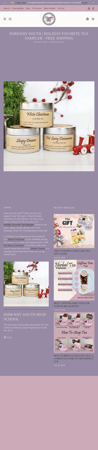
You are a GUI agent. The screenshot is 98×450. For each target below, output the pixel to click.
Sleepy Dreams (38, 248)
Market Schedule (49, 8)
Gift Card (61, 8)
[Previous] (5, 3)
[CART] (93, 19)
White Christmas (16, 239)
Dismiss (84, 3)
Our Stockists (36, 8)
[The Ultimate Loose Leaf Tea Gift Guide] (74, 231)
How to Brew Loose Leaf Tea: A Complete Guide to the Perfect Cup (74, 358)
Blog (28, 8)
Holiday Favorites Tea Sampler (19, 224)
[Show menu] (4, 19)
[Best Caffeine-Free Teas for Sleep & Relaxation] (74, 280)
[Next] (93, 3)
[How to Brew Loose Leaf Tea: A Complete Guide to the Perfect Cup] (74, 332)
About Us (7, 8)
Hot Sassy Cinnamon (14, 245)
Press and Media (18, 8)
